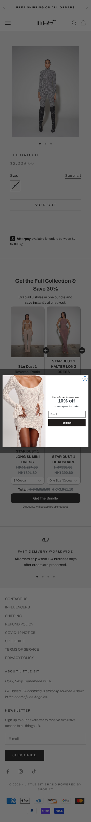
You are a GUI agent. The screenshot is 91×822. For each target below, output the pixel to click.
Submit (66, 422)
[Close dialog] (85, 378)
